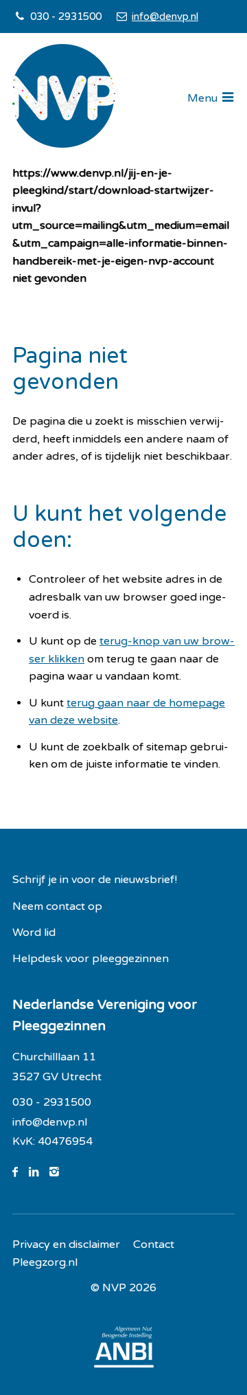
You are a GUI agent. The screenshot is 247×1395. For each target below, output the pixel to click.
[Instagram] (59, 1172)
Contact (153, 1244)
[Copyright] (123, 1288)
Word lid (34, 932)
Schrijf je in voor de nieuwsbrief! (94, 879)
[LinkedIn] (39, 1172)
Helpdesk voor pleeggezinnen (90, 959)
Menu (202, 98)
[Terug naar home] (63, 99)
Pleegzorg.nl (45, 1262)
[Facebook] (20, 1172)
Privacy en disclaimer (66, 1244)
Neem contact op (57, 906)
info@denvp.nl (164, 16)
